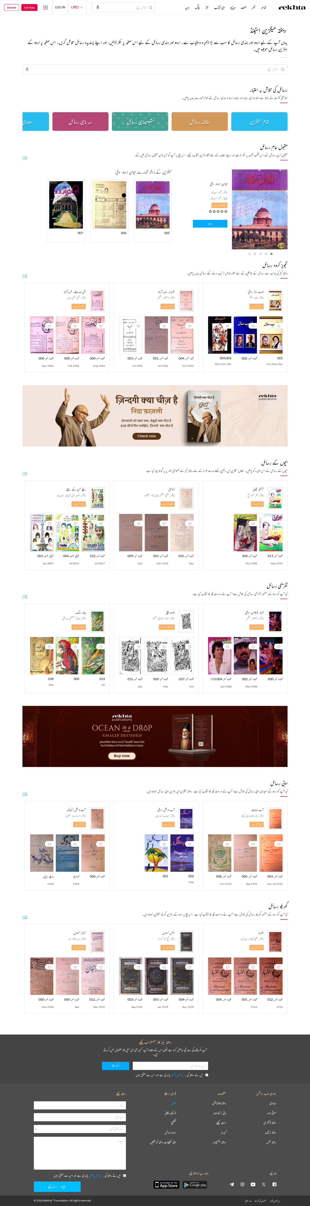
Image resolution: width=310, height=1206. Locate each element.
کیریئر (223, 1132)
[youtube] (253, 1184)
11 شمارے (256, 306)
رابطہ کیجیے (221, 1123)
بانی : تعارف (219, 1113)
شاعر (263, 7)
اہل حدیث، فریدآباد (75, 291)
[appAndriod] (195, 1185)
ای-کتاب (219, 7)
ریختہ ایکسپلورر (219, 1142)
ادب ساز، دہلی (256, 291)
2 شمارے (257, 504)
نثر (207, 7)
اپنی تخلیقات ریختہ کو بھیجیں (163, 1142)
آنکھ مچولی (258, 489)
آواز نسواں (80, 932)
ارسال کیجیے (52, 1187)
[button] (271, 254)
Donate (11, 7)
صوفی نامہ (271, 1113)
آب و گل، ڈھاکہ (76, 809)
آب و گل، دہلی (166, 809)
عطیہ (174, 1103)
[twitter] (263, 1184)
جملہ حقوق (248, 1200)
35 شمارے (256, 627)
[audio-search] (97, 7)
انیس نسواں (168, 932)
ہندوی (273, 1103)
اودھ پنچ (170, 612)
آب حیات (257, 809)
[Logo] (292, 8)
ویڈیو (232, 7)
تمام (24, 157)
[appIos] (166, 1185)
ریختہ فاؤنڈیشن (219, 1103)
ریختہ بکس (271, 1142)
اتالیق (171, 489)
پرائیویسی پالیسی (178, 1075)
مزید (187, 7)
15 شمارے (79, 627)
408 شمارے (219, 205)
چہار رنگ (80, 612)
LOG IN (60, 7)
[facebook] (274, 1184)
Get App (29, 7)
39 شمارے (79, 306)
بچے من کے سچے (76, 489)
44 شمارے (167, 504)
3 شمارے (79, 824)
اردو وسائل (170, 1132)
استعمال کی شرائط (260, 1200)
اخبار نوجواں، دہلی (254, 612)
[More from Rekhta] (45, 7)
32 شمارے (256, 824)
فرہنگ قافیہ (170, 1113)
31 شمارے (256, 947)
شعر (254, 7)
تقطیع (173, 1123)
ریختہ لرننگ (270, 1132)
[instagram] (242, 1184)
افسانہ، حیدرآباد (166, 291)
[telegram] (231, 1184)
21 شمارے (167, 947)
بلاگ (197, 7)
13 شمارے (79, 504)
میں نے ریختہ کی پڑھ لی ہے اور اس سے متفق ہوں (169, 1075)
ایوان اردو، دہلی (218, 184)
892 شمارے (166, 627)
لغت (243, 7)
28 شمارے (79, 947)
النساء (261, 932)
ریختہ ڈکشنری (269, 1123)
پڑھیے (210, 223)
